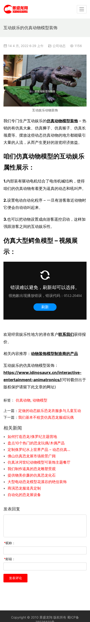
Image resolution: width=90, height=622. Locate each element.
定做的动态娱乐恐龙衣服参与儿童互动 (49, 410)
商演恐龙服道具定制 (24, 488)
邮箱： (9, 559)
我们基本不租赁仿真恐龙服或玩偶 (46, 417)
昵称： (9, 543)
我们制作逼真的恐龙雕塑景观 (32, 468)
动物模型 (40, 400)
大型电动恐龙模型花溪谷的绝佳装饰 (37, 481)
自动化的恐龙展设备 (24, 494)
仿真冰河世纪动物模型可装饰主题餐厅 (39, 462)
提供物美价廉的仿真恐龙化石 (32, 475)
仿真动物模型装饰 (62, 120)
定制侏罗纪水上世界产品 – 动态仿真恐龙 (39, 449)
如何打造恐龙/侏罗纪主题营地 (32, 436)
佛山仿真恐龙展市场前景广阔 (32, 456)
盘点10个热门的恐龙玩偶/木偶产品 (36, 443)
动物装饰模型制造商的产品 (54, 353)
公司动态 (59, 46)
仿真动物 (23, 400)
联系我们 (66, 334)
